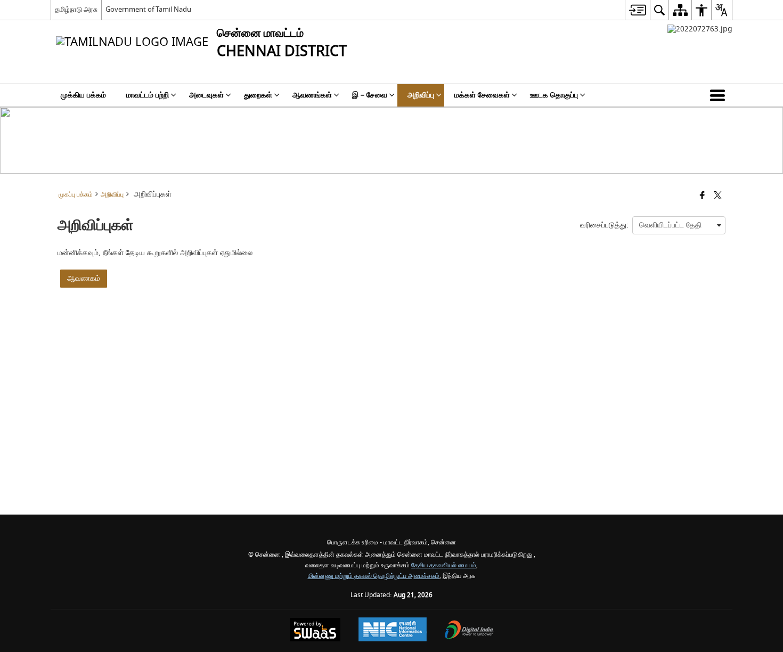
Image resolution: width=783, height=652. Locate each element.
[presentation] (678, 225)
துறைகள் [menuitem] (258, 95)
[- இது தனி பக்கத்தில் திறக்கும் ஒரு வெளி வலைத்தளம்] (699, 29)
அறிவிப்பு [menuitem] (420, 95)
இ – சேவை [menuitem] (369, 95)
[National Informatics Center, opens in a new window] (392, 630)
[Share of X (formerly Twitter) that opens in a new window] (717, 196)
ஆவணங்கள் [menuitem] (312, 95)
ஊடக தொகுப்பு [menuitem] (554, 95)
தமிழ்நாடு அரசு (76, 9)
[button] (719, 95)
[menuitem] (637, 10)
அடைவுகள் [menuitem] (206, 95)
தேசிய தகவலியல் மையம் (443, 565)
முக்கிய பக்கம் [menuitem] (83, 95)
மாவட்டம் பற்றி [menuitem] (147, 95)
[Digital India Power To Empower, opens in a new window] (469, 631)
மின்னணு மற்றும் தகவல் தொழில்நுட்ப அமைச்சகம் (373, 576)
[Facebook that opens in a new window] (702, 196)
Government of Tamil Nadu (148, 9)
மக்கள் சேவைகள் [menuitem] (482, 95)
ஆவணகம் (83, 278)
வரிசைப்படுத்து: (604, 225)
